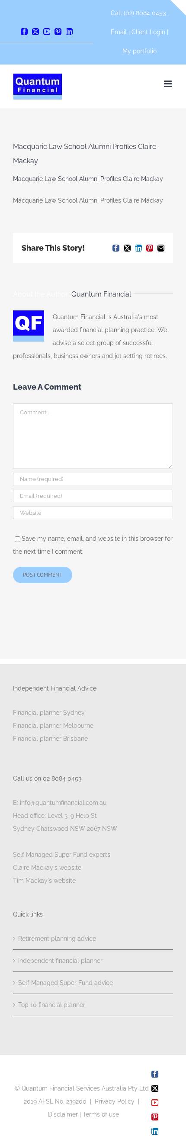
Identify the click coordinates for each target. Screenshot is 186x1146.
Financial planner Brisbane (50, 738)
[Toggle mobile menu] (168, 83)
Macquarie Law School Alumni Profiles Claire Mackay (88, 178)
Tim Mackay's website (44, 880)
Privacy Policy (115, 1101)
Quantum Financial (101, 294)
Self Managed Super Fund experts (61, 854)
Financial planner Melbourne (53, 725)
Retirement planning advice (57, 938)
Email (119, 32)
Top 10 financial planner (51, 1004)
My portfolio (139, 51)
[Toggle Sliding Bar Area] (178, 8)
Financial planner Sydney (49, 712)
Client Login (148, 32)
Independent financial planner (60, 960)
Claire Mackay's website (47, 867)
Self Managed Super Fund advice (65, 982)
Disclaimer (63, 1114)
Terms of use (101, 1114)
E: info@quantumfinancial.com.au (59, 802)
